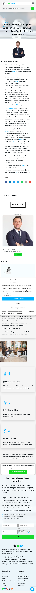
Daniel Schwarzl (10, 249)
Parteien (21, 139)
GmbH (23, 165)
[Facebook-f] (3, 589)
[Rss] (12, 589)
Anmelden (18, 537)
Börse (18, 105)
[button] (6, 182)
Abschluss (15, 141)
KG (29, 165)
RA (4, 249)
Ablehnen (18, 303)
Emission (7, 131)
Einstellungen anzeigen (18, 308)
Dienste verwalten (7, 295)
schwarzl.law (18, 214)
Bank (13, 71)
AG (16, 172)
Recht (17, 81)
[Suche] (32, 8)
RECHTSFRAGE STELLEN (18, 472)
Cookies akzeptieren (18, 298)
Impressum (31, 311)
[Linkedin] (5, 589)
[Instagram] (9, 589)
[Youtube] (7, 589)
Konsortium (11, 108)
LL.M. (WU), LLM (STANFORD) (13, 251)
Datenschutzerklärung (25, 533)
